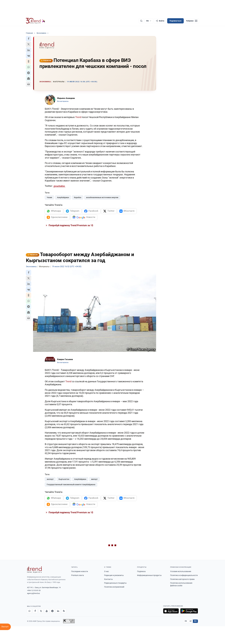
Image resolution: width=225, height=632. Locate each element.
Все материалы (62, 101)
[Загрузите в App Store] (171, 611)
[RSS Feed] (63, 611)
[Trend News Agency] (34, 569)
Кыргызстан (64, 479)
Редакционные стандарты (115, 583)
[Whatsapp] (29, 611)
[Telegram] (52, 611)
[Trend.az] (35, 21)
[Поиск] (141, 20)
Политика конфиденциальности (184, 575)
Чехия (49, 197)
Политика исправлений (114, 587)
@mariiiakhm (59, 186)
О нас (106, 571)
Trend (78, 117)
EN (186, 621)
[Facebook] (35, 611)
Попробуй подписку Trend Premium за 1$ (70, 225)
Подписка (141, 571)
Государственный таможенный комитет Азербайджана (71, 484)
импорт (94, 479)
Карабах (77, 197)
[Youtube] (46, 611)
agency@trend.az (33, 593)
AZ (191, 621)
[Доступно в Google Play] (189, 611)
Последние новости (79, 571)
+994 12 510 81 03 (33, 590)
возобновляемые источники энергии (102, 197)
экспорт (50, 479)
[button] (28, 38)
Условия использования (180, 571)
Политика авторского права (182, 579)
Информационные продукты (149, 575)
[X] (41, 611)
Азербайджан (63, 197)
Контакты (108, 579)
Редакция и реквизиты (114, 575)
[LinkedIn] (58, 611)
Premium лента (77, 575)
